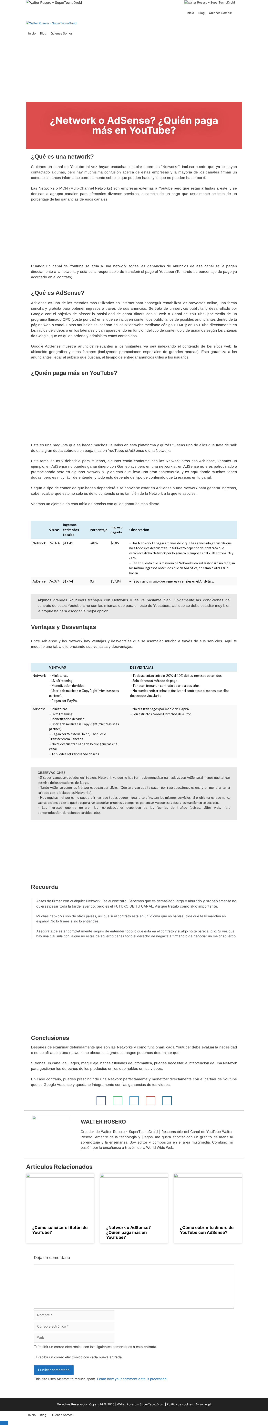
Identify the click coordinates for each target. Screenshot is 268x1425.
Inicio (190, 13)
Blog (201, 13)
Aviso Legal (203, 1404)
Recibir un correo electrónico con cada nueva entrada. (80, 1357)
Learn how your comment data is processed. (132, 1379)
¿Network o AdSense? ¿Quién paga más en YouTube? (128, 1232)
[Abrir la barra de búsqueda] (238, 13)
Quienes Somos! (220, 13)
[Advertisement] (134, 72)
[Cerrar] (4, 1423)
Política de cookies (180, 1404)
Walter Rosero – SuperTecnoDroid (140, 1404)
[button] (101, 1100)
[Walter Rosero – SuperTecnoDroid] (209, 2)
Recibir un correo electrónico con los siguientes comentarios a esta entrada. (97, 1347)
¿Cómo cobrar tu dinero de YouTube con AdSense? (207, 1230)
